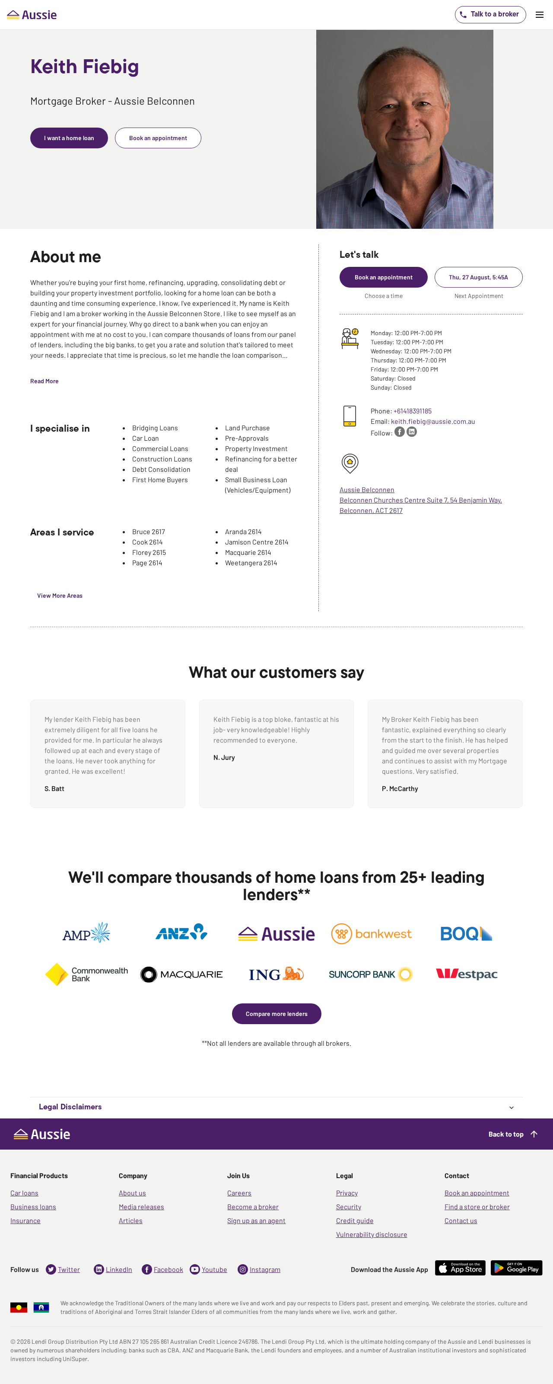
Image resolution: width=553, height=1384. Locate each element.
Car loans (24, 1193)
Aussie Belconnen (367, 489)
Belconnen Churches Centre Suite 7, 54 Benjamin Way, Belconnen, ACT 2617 (421, 505)
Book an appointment (477, 1193)
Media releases (141, 1206)
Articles (131, 1220)
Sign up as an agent (256, 1220)
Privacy (347, 1193)
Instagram (265, 1269)
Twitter (69, 1269)
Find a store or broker (477, 1206)
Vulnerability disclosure (371, 1234)
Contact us (461, 1220)
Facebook (168, 1269)
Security (348, 1206)
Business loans (33, 1206)
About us (132, 1193)
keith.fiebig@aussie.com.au (433, 421)
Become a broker (253, 1206)
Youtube (214, 1269)
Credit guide (355, 1220)
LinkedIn (119, 1269)
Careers (239, 1193)
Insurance (25, 1220)
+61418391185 (413, 411)
